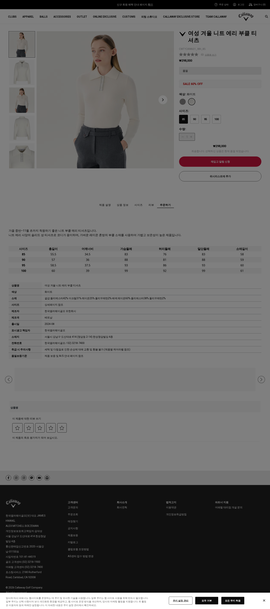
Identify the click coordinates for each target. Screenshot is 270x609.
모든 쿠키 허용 (233, 600)
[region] (135, 601)
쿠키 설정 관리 (180, 600)
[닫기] (264, 600)
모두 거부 (207, 600)
